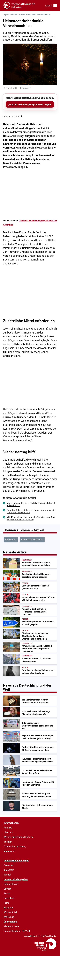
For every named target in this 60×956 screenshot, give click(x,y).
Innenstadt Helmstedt (32, 539)
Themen (8, 841)
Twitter (7, 874)
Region (5, 15)
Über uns (8, 832)
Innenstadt (10, 539)
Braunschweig (11, 884)
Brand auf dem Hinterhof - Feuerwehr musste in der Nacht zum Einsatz (31, 511)
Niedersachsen (11, 926)
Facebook (9, 865)
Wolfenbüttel (10, 912)
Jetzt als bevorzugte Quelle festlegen (30, 104)
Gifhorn (7, 888)
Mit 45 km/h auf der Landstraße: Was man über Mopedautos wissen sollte (31, 518)
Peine (6, 902)
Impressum (9, 851)
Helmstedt (13, 15)
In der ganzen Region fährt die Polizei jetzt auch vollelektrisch (31, 504)
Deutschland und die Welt (17, 931)
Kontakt (8, 827)
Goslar (7, 893)
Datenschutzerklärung (15, 846)
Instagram (9, 870)
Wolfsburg (9, 917)
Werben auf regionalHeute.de (18, 837)
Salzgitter (8, 907)
